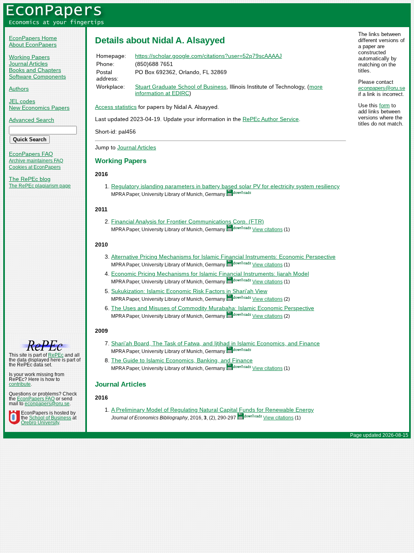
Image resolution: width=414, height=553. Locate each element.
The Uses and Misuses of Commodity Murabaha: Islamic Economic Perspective (212, 308)
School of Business (50, 417)
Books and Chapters (35, 70)
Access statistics (116, 107)
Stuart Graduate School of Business (180, 86)
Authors (19, 88)
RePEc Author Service (271, 119)
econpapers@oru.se (381, 88)
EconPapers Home (33, 38)
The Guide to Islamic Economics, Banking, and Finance (182, 360)
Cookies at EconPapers (35, 167)
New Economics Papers (39, 107)
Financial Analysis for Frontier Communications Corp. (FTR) (187, 221)
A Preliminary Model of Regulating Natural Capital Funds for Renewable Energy (212, 409)
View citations (267, 229)
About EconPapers (33, 44)
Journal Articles (28, 63)
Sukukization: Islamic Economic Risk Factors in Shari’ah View (189, 291)
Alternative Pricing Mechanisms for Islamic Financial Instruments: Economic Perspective (223, 256)
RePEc (55, 355)
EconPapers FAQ (31, 154)
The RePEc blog (30, 179)
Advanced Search (31, 120)
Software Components (37, 76)
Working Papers (29, 57)
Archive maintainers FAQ (36, 160)
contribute (20, 384)
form (384, 105)
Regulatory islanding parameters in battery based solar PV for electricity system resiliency (225, 186)
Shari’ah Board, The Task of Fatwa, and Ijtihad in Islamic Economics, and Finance (215, 343)
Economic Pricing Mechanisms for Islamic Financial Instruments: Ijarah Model (210, 273)
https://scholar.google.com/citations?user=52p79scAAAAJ (208, 56)
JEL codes (22, 101)
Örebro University (40, 422)
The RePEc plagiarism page (40, 185)
